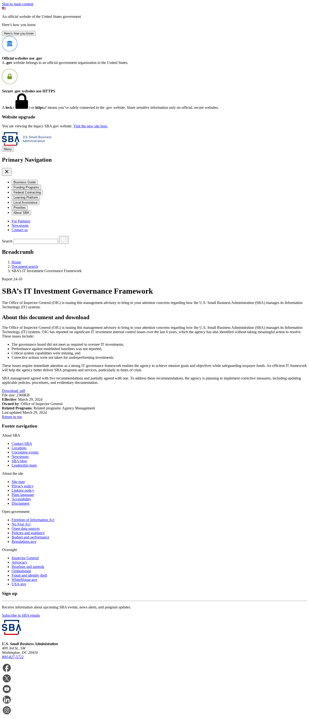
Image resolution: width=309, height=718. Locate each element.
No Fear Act (21, 524)
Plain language (23, 495)
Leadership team (24, 465)
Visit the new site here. (90, 126)
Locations (19, 448)
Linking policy (23, 490)
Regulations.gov (24, 541)
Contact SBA (22, 444)
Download (13, 391)
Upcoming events (25, 452)
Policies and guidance (28, 533)
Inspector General (25, 558)
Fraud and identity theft (29, 575)
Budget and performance (30, 537)
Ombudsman (21, 571)
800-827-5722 (13, 657)
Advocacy (19, 562)
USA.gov (19, 584)
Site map (18, 482)
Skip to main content (17, 4)
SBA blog (19, 461)
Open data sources (26, 528)
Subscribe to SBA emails (21, 615)
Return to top (12, 417)
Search (7, 241)
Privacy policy (23, 486)
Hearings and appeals (28, 567)
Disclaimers (20, 503)
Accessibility (21, 499)
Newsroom (20, 225)
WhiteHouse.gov (24, 580)
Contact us (20, 230)
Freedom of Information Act (33, 520)
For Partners (21, 221)
